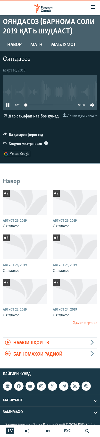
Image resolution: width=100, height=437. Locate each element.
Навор (14, 44)
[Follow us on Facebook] (18, 386)
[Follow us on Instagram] (41, 386)
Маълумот (63, 44)
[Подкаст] (86, 386)
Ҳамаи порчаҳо (85, 323)
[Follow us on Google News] (7, 386)
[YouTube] (47, 431)
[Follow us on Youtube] (30, 386)
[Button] (23, 135)
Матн (36, 44)
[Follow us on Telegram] (63, 386)
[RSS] (75, 386)
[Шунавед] (27, 431)
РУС (67, 431)
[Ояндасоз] (25, 202)
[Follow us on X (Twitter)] (52, 386)
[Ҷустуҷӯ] (87, 431)
